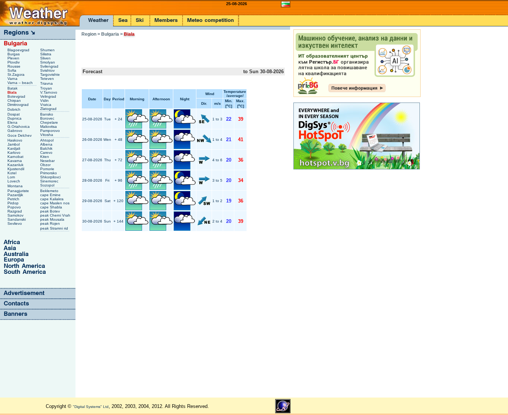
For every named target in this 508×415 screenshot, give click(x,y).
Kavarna (15, 161)
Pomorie (47, 169)
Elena (13, 122)
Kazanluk (16, 165)
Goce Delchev (20, 135)
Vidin (45, 100)
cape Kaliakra (52, 199)
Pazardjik (15, 195)
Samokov (16, 215)
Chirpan (14, 100)
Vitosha (47, 135)
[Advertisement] (168, 50)
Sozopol (47, 185)
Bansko (47, 114)
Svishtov (48, 70)
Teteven (47, 79)
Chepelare (49, 122)
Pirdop (13, 203)
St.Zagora (16, 74)
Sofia (12, 70)
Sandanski (17, 219)
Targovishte (50, 74)
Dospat (14, 114)
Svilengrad (50, 66)
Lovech (14, 181)
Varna (13, 79)
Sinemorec (50, 181)
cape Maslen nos (55, 203)
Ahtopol (47, 140)
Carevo (47, 152)
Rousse (14, 66)
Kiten (45, 157)
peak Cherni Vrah (55, 215)
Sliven (46, 58)
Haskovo (15, 140)
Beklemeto (50, 191)
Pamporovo (50, 131)
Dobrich (14, 109)
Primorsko (49, 173)
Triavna (47, 83)
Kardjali (14, 148)
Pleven (13, 58)
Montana (15, 186)
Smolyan (48, 62)
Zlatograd (49, 109)
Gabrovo (15, 131)
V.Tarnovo (49, 92)
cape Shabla (51, 207)
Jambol (14, 144)
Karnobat (16, 157)
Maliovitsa (49, 126)
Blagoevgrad (18, 50)
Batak (13, 88)
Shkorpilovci (51, 177)
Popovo (14, 207)
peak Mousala (52, 219)
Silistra (46, 54)
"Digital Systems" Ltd (91, 407)
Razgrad (15, 211)
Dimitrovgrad (18, 105)
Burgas (14, 54)
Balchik (47, 148)
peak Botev (50, 211)
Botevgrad (16, 96)
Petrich (13, 199)
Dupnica (15, 118)
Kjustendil (16, 169)
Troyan (46, 88)
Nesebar (48, 161)
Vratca (46, 105)
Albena (47, 144)
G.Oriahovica (19, 126)
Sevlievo (15, 223)
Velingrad (48, 96)
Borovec (47, 118)
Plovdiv (14, 62)
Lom (11, 177)
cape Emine (51, 195)
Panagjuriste (18, 191)
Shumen (48, 50)
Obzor (46, 165)
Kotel (12, 173)
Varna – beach (20, 83)
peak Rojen (50, 223)
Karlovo (14, 152)
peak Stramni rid (54, 228)
